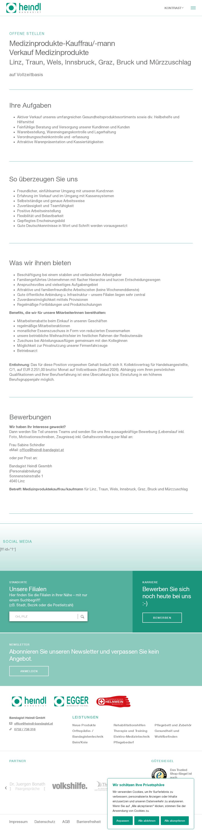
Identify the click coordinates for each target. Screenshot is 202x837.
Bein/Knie (80, 742)
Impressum (18, 822)
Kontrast (173, 8)
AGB (66, 822)
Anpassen (122, 820)
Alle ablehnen (146, 820)
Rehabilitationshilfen (130, 725)
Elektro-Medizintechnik (132, 736)
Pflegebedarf (124, 742)
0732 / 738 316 (25, 729)
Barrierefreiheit (89, 822)
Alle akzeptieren (175, 820)
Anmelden (29, 671)
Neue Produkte (84, 725)
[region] (150, 803)
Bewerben (162, 617)
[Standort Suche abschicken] (83, 616)
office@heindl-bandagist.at (42, 450)
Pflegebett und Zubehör (173, 725)
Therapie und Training (130, 730)
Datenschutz (45, 822)
